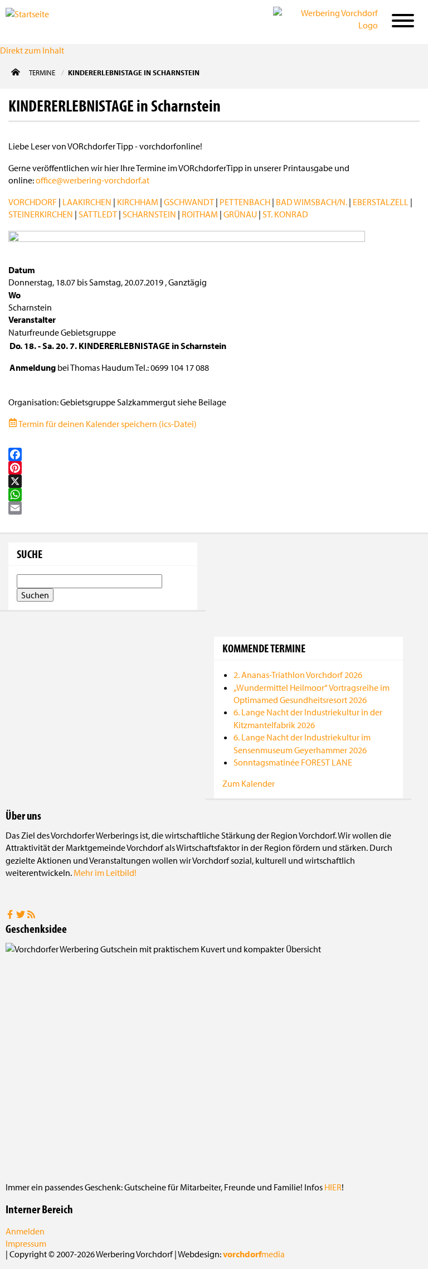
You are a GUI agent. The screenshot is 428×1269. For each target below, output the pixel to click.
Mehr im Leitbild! (105, 872)
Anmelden (25, 1231)
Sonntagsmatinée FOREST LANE (293, 762)
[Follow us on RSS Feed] (31, 915)
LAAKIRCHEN (86, 201)
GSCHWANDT (189, 201)
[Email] (214, 508)
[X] (214, 481)
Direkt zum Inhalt (32, 50)
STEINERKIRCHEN (40, 214)
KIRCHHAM (137, 201)
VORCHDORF (32, 201)
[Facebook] (214, 454)
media (254, 1254)
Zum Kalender (248, 783)
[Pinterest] (214, 467)
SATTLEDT (98, 214)
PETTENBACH (245, 201)
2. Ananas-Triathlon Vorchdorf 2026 (298, 674)
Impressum (26, 1243)
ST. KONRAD (285, 214)
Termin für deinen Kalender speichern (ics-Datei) (107, 423)
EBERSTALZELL (380, 201)
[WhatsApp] (214, 494)
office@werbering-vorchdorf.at (92, 180)
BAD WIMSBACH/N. (311, 201)
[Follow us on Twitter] (21, 915)
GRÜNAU (240, 214)
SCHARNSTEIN (149, 214)
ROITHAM (200, 214)
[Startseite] (61, 21)
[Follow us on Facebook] (11, 915)
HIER (333, 1187)
